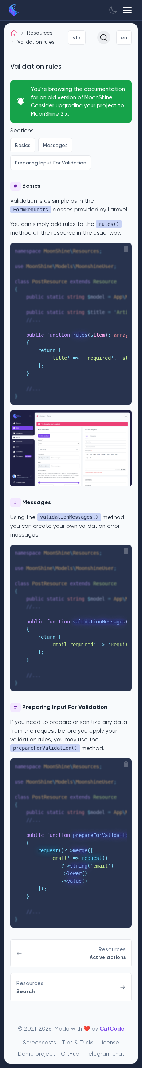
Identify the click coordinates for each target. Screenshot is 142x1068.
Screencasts (39, 1042)
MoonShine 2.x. (50, 114)
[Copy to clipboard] (126, 249)
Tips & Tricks (78, 1042)
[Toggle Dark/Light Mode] (113, 10)
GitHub (70, 1054)
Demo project (36, 1054)
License (109, 1042)
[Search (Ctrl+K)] (103, 37)
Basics (23, 145)
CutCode (112, 1028)
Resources (39, 33)
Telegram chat (105, 1054)
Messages (55, 145)
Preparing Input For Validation (50, 163)
